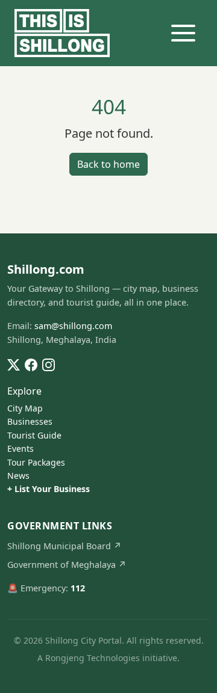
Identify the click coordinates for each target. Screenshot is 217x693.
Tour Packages (36, 462)
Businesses (29, 421)
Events (20, 448)
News (18, 475)
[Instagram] (48, 364)
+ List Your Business (48, 488)
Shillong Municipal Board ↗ (64, 546)
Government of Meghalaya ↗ (67, 564)
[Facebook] (31, 364)
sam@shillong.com (73, 325)
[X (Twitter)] (13, 364)
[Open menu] (183, 33)
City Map (25, 408)
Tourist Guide (34, 435)
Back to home (108, 164)
